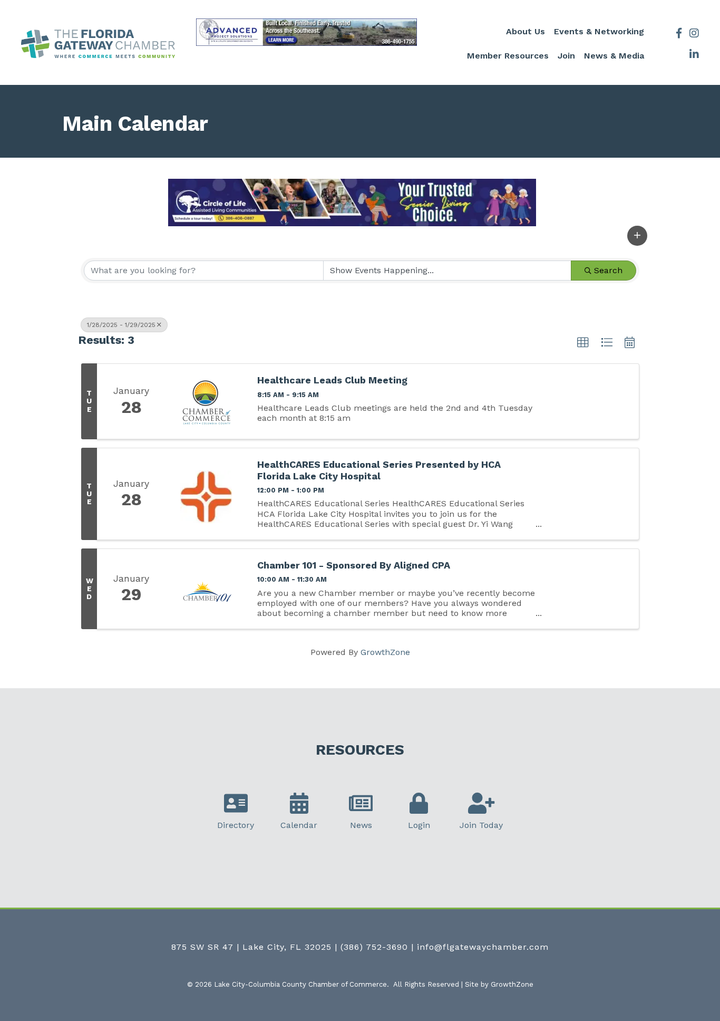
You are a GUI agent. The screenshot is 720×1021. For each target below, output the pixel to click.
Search (608, 270)
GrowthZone (385, 652)
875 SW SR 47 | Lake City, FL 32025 (251, 947)
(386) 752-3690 (374, 947)
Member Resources (508, 56)
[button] (637, 236)
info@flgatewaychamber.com (483, 947)
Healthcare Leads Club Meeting (332, 380)
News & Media (614, 56)
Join (566, 56)
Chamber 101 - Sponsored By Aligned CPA (353, 565)
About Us (525, 31)
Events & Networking (599, 31)
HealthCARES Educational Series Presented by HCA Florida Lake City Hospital (379, 470)
